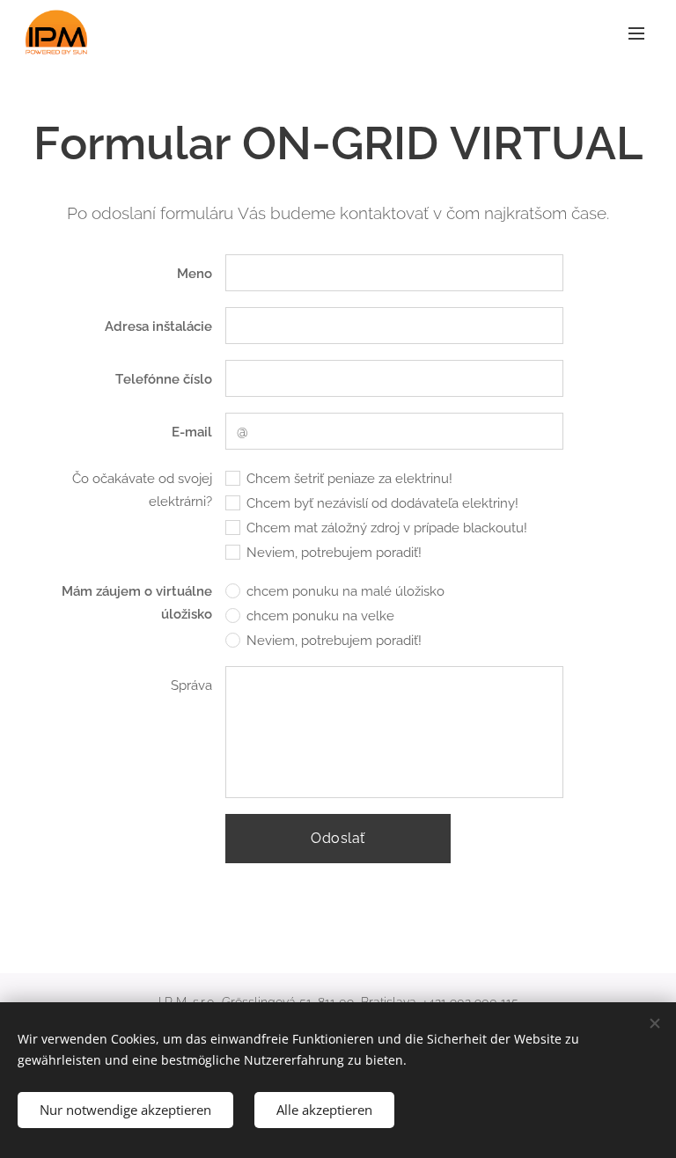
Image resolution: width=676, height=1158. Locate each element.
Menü (636, 32)
